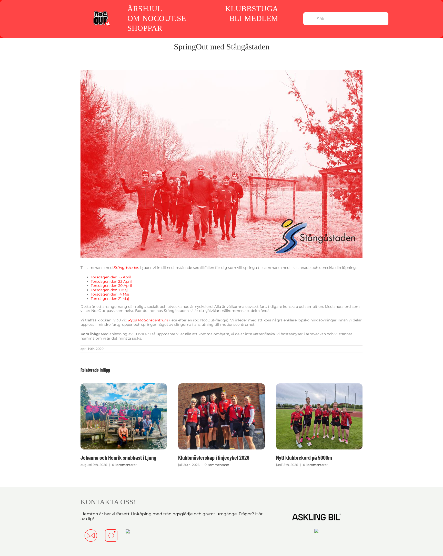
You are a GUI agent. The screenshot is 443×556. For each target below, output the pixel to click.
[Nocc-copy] (101, 12)
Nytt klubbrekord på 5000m (304, 457)
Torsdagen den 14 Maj (110, 294)
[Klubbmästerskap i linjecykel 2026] (221, 385)
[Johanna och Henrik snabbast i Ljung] (123, 385)
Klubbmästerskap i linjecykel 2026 (213, 457)
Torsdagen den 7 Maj (109, 290)
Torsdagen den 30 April (111, 285)
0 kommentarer (124, 465)
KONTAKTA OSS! (108, 502)
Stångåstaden (126, 267)
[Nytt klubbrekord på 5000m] (319, 385)
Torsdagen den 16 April (111, 277)
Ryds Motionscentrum (148, 320)
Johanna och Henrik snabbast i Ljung (118, 457)
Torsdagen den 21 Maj (110, 298)
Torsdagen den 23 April (111, 281)
